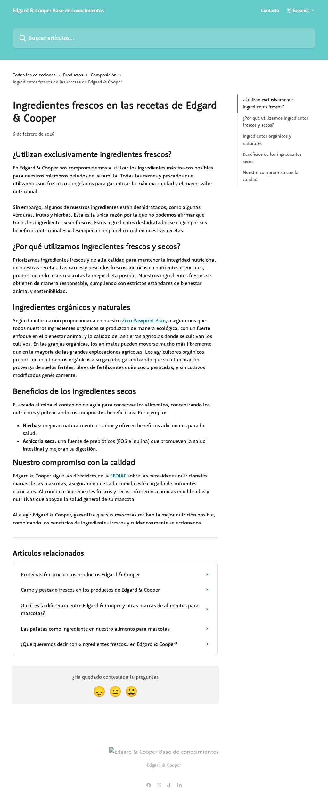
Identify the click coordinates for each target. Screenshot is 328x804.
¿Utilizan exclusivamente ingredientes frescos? (268, 103)
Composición (104, 75)
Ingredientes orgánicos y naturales (267, 139)
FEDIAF (118, 475)
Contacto (270, 10)
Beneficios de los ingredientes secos (272, 157)
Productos (73, 75)
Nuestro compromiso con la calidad (271, 175)
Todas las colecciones (34, 75)
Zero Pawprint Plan (144, 320)
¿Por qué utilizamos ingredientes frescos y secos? (275, 121)
